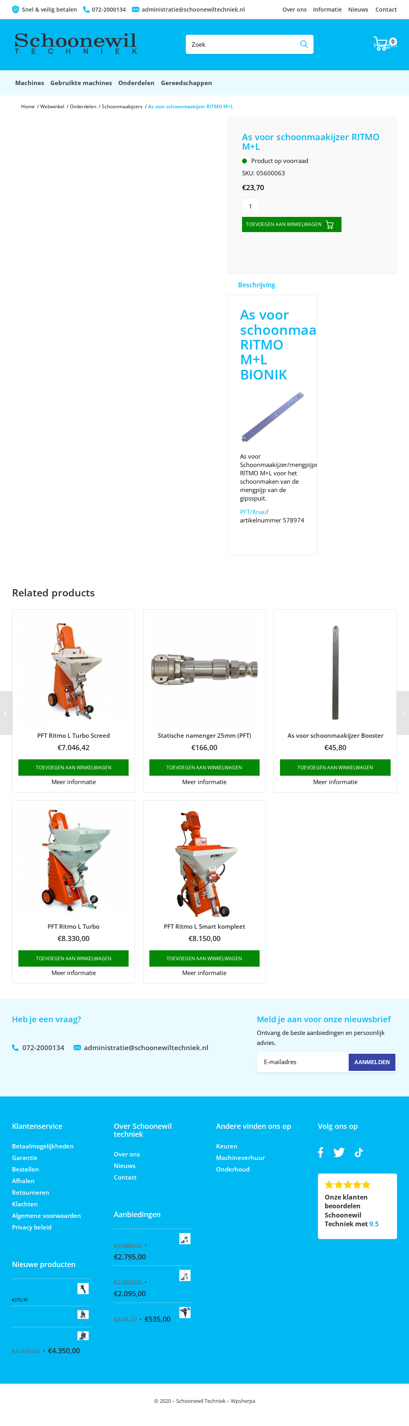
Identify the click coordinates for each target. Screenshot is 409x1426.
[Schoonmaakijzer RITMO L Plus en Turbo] (403, 713)
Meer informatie (74, 782)
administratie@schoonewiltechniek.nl (193, 9)
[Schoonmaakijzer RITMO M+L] (6, 713)
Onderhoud (233, 1169)
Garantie (25, 1158)
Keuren (227, 1146)
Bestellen (25, 1169)
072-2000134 (109, 9)
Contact (386, 9)
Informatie (327, 9)
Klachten (25, 1204)
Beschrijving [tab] (256, 284)
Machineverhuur (240, 1158)
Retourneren (31, 1192)
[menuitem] (29, 82)
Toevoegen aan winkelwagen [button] (73, 767)
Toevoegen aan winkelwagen (284, 224)
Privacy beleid (32, 1227)
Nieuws (358, 9)
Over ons (294, 9)
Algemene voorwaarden (46, 1215)
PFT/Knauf (254, 512)
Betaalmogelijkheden (43, 1146)
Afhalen (23, 1181)
